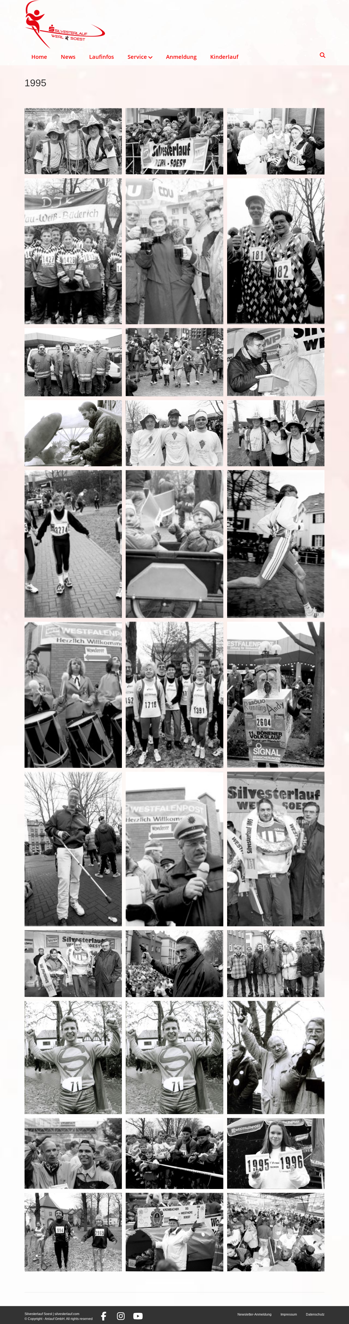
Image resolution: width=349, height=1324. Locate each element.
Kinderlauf (224, 56)
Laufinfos (101, 56)
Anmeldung (181, 56)
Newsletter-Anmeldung (254, 1314)
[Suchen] (321, 55)
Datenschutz (315, 1314)
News (68, 56)
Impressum (289, 1314)
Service (137, 56)
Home (39, 56)
